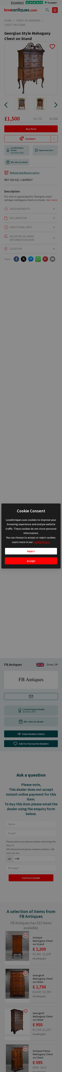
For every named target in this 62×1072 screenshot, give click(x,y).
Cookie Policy (41, 542)
